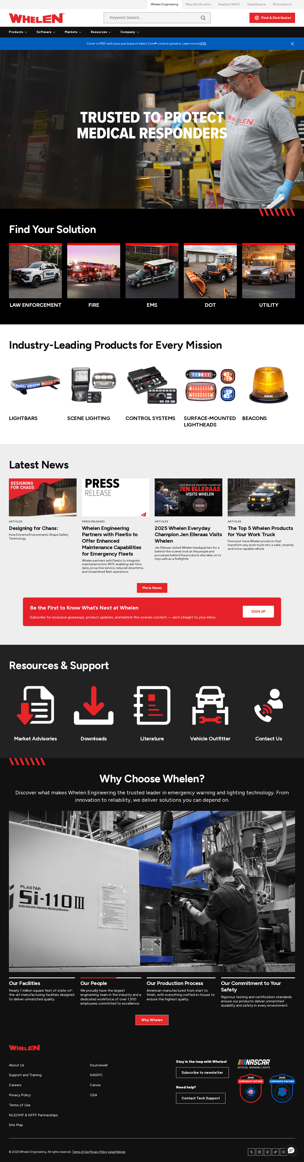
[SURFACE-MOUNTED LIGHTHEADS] (210, 385)
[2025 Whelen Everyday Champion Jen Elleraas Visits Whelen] (188, 497)
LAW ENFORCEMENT (35, 305)
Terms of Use (80, 1152)
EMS (152, 305)
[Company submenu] (138, 32)
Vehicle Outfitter (210, 738)
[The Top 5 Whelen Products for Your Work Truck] (261, 497)
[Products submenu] (26, 32)
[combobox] (153, 17)
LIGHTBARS (23, 418)
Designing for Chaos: (33, 528)
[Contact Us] (268, 705)
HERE (203, 43)
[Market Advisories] (35, 705)
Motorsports (282, 4)
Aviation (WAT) (229, 4)
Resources (99, 32)
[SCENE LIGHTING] (93, 385)
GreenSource (256, 4)
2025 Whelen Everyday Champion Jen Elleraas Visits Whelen (188, 534)
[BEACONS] (268, 385)
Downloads (94, 738)
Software (43, 32)
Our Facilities (24, 983)
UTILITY (268, 305)
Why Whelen (152, 1020)
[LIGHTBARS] (35, 385)
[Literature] (152, 705)
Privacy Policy (98, 1152)
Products (16, 32)
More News (152, 588)
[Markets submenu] (80, 32)
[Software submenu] (54, 32)
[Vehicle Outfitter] (210, 705)
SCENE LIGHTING (88, 418)
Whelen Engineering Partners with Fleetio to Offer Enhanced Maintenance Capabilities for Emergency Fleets (111, 541)
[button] (291, 1150)
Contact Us (268, 738)
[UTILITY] (268, 271)
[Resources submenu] (109, 32)
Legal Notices (116, 1152)
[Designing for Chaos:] (43, 497)
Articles (15, 521)
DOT (210, 305)
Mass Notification (198, 4)
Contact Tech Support (201, 1098)
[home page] (25, 1048)
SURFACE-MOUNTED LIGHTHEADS (210, 421)
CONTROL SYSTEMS (150, 418)
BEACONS (254, 418)
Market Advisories (35, 738)
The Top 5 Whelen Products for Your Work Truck (260, 531)
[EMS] (152, 271)
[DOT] (210, 271)
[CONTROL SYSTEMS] (152, 385)
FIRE (93, 305)
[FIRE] (93, 271)
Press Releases (93, 521)
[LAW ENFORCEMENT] (35, 271)
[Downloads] (93, 705)
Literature (152, 738)
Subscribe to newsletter (202, 1072)
